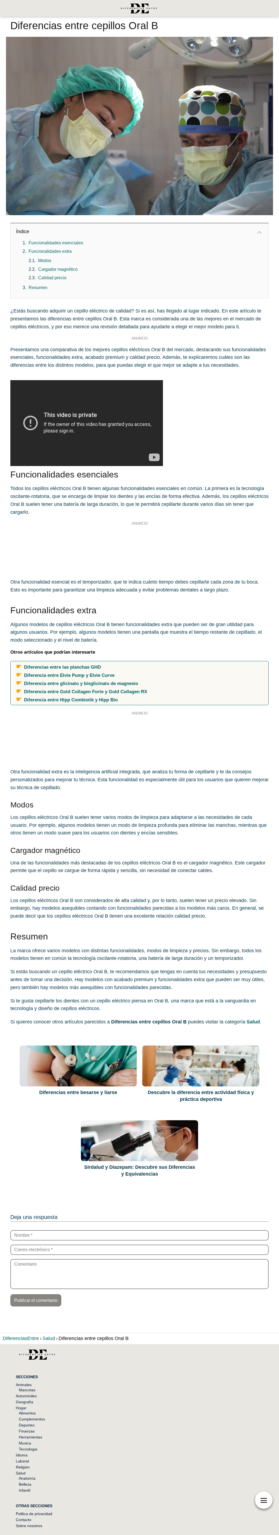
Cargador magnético (58, 269)
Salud (21, 1473)
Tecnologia (28, 1449)
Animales (24, 1385)
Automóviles (26, 1396)
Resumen (38, 287)
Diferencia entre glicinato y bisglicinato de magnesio (81, 683)
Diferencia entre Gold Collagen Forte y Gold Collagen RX (85, 691)
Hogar (21, 1408)
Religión (23, 1467)
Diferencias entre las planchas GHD (62, 667)
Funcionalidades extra (50, 251)
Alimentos (27, 1413)
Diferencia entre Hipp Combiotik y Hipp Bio (71, 699)
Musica (25, 1443)
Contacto (23, 1520)
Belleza (25, 1484)
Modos (44, 260)
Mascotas (27, 1390)
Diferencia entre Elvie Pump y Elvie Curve (69, 675)
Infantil (24, 1490)
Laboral (22, 1461)
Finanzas (27, 1431)
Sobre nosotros (29, 1526)
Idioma (22, 1455)
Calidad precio (52, 277)
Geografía (24, 1402)
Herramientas (30, 1437)
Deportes (27, 1425)
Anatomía (27, 1478)
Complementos (32, 1419)
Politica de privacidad (34, 1514)
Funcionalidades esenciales (56, 243)
